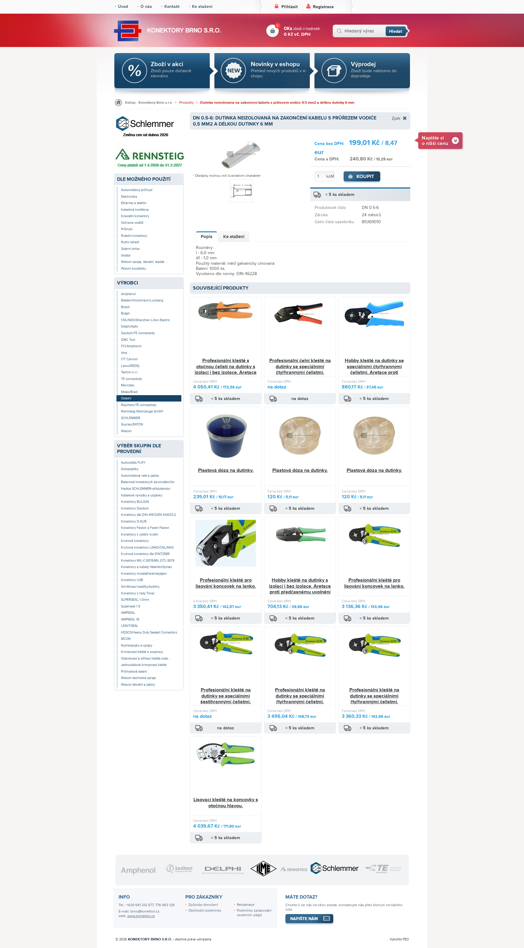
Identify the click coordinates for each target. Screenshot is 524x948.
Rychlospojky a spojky (136, 645)
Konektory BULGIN (135, 502)
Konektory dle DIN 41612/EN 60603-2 (148, 515)
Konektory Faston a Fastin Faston (145, 528)
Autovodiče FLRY (133, 463)
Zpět (396, 118)
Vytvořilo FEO (399, 939)
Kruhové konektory (135, 541)
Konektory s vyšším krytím (139, 534)
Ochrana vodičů (132, 223)
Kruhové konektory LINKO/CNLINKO (147, 548)
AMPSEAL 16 (130, 619)
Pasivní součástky (133, 269)
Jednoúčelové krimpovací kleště (143, 665)
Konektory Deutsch (135, 508)
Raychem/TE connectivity (138, 405)
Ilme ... (126, 353)
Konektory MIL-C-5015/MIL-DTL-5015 (147, 561)
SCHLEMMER (130, 418)
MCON (126, 639)
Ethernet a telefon (133, 203)
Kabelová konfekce (135, 210)
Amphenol (128, 294)
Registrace (323, 6)
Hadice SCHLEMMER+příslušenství (145, 489)
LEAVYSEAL (129, 626)
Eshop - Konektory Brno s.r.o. (149, 102)
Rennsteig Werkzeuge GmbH (142, 411)
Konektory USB (132, 580)
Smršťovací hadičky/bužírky (140, 587)
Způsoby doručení (203, 905)
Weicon (126, 431)
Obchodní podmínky (204, 910)
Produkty (186, 102)
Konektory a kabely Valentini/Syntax (146, 567)
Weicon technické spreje (138, 678)
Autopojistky (129, 469)
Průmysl (126, 229)
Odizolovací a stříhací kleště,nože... (146, 659)
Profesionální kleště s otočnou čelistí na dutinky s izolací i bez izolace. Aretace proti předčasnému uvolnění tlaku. (226, 373)
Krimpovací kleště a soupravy (142, 652)
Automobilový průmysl (136, 190)
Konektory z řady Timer (138, 593)
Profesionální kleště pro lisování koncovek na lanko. (226, 583)
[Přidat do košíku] (362, 177)
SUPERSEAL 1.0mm (135, 600)
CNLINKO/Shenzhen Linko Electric (145, 320)
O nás (146, 6)
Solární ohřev (130, 249)
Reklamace (245, 905)
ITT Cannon (129, 359)
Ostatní (126, 398)
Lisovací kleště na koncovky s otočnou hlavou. (225, 803)
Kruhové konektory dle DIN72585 (145, 554)
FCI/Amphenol (131, 346)
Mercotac (127, 385)
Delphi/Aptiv (129, 326)
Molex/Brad (129, 392)
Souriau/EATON (132, 424)
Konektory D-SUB (133, 521)
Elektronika (129, 197)
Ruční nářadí (130, 242)
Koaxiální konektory (135, 216)
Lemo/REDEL (130, 366)
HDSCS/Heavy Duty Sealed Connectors (149, 632)
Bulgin (125, 313)
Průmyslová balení (134, 672)
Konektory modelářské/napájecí (143, 574)
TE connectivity (131, 379)
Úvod (123, 6)
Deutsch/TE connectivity (138, 333)
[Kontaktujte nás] (439, 140)
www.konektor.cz (141, 916)
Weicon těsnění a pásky (138, 685)
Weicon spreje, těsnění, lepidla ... (144, 262)
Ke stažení (202, 6)
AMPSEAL (128, 613)
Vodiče (125, 255)
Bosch (125, 307)
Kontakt (172, 6)
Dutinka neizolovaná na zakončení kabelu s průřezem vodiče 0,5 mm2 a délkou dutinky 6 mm (277, 102)
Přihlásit (289, 6)
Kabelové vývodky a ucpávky (141, 495)
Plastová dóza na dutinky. (226, 470)
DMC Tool (128, 340)
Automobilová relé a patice (140, 476)
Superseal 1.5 (130, 606)
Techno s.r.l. (129, 372)
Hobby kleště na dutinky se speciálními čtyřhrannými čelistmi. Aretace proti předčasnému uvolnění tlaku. (374, 370)
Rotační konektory (134, 236)
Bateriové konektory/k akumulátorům (148, 482)
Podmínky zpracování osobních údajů (254, 912)
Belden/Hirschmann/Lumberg (142, 300)
